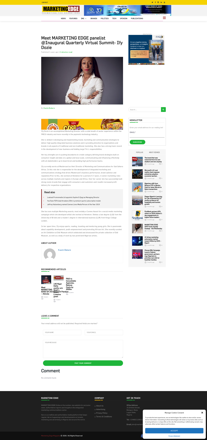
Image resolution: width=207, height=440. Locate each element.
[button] (202, 412)
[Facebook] (155, 2)
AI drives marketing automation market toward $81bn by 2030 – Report (153, 240)
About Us (99, 406)
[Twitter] (152, 2)
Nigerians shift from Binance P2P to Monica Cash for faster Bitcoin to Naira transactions (153, 186)
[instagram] (158, 2)
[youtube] (164, 2)
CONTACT (45, 2)
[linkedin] (161, 2)
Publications (137, 18)
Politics (105, 18)
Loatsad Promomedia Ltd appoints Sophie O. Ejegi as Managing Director (73, 197)
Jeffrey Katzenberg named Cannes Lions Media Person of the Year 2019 (73, 204)
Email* (133, 132)
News (63, 18)
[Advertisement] (146, 86)
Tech (114, 18)
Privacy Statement (174, 436)
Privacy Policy (101, 413)
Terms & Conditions (104, 417)
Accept (174, 431)
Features (73, 18)
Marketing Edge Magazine (50, 436)
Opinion (123, 18)
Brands (94, 18)
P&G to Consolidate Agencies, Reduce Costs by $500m (71, 284)
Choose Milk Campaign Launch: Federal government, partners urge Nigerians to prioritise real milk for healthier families (152, 255)
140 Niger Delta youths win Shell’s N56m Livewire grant (58, 290)
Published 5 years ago (49, 52)
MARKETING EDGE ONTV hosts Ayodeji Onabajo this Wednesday (153, 226)
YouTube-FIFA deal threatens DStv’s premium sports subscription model (74, 201)
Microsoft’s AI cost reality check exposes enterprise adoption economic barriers (152, 173)
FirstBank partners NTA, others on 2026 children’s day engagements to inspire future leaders (153, 214)
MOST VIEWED (154, 152)
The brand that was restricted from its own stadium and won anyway (153, 160)
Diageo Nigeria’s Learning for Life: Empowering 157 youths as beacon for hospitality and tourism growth (153, 200)
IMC (83, 18)
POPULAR (139, 152)
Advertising (100, 409)
